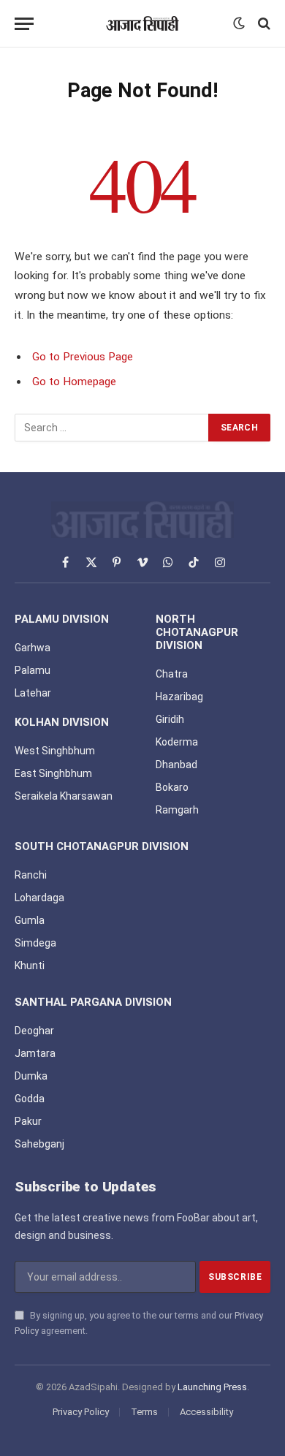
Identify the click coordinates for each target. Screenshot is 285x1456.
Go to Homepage (74, 381)
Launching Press (212, 1386)
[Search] (262, 23)
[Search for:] (112, 427)
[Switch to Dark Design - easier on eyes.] (238, 23)
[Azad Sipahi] (142, 23)
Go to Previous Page (82, 356)
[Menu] (24, 23)
